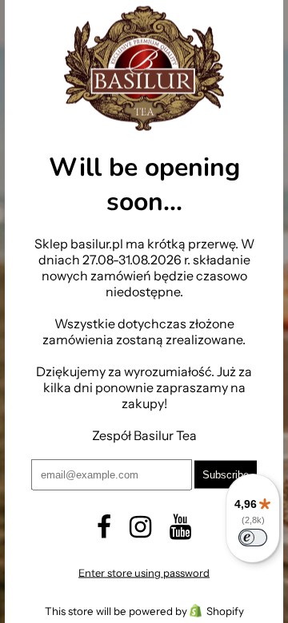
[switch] (252, 537)
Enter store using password (144, 571)
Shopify (225, 610)
